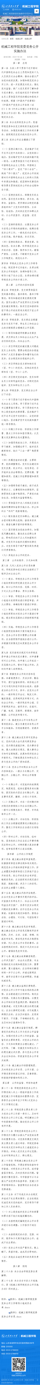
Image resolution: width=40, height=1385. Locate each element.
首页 (12, 39)
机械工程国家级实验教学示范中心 (18, 13)
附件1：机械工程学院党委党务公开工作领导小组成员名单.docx (19, 1303)
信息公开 (19, 39)
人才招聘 (6, 9)
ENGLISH (18, 9)
